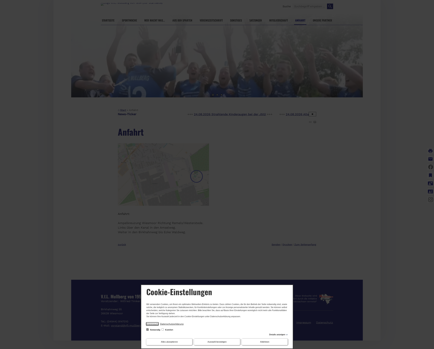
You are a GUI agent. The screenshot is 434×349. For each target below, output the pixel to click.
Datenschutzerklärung (172, 324)
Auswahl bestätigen (217, 342)
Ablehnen (264, 342)
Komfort (169, 330)
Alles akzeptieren (169, 342)
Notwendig (155, 330)
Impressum (152, 324)
